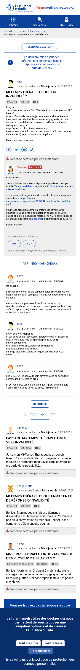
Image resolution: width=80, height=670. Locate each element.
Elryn (20, 275)
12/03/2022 (51, 281)
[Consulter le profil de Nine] (10, 87)
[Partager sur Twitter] (16, 150)
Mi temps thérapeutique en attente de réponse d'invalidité (39, 498)
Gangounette (24, 486)
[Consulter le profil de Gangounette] (10, 491)
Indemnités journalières (20, 564)
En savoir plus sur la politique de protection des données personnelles (40, 661)
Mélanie (21, 167)
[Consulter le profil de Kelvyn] (10, 549)
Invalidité (12, 102)
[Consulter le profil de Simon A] (10, 433)
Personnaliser (41, 651)
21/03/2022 (50, 172)
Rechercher (40, 24)
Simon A (22, 427)
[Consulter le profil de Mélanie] (10, 173)
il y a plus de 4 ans (26, 172)
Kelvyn (21, 543)
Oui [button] (16, 243)
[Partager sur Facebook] (9, 150)
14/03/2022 (51, 371)
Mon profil (66, 24)
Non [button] (31, 244)
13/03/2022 (51, 329)
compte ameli (36, 218)
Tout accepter (28, 643)
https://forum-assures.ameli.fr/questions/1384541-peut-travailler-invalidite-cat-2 (38, 201)
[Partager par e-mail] (24, 150)
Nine (19, 81)
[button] (40, 14)
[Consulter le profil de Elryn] (10, 281)
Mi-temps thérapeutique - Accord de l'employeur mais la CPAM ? (39, 556)
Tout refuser (53, 643)
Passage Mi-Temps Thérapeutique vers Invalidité (36, 440)
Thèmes (13, 24)
